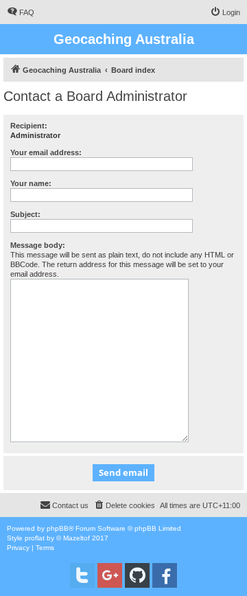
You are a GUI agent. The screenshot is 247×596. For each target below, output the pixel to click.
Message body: (37, 245)
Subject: (25, 214)
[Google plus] (109, 575)
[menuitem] (20, 12)
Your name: (30, 183)
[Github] (137, 575)
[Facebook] (164, 575)
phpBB (58, 528)
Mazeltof (76, 538)
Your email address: (46, 152)
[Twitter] (82, 575)
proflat (35, 538)
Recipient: (28, 126)
